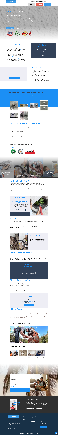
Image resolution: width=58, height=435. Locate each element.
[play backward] (6, 33)
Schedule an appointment (47, 4)
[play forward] (31, 33)
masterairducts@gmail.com (13, 427)
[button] (26, 1)
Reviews (32, 418)
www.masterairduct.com (13, 428)
